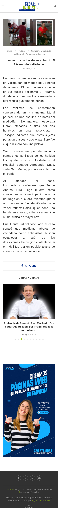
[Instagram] (32, 478)
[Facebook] (18, 478)
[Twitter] (25, 478)
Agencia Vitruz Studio (41, 500)
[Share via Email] (34, 266)
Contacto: (10, 489)
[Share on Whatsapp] (30, 266)
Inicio (9, 50)
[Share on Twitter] (25, 266)
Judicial (22, 50)
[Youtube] (39, 478)
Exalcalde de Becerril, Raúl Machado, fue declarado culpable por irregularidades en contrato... (29, 326)
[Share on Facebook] (22, 266)
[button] (5, 311)
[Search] (54, 6)
